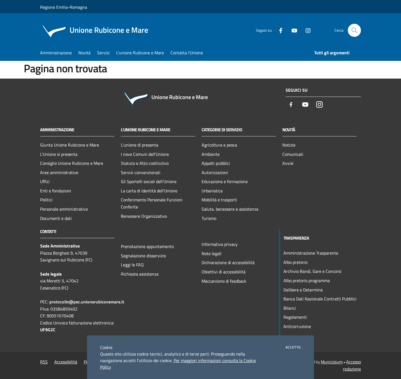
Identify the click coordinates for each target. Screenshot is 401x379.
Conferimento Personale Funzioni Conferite (151, 203)
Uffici (45, 181)
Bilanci (289, 308)
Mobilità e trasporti (219, 199)
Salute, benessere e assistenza (230, 209)
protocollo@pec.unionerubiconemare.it (86, 302)
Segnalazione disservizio (143, 255)
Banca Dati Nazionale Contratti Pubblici (320, 299)
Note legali (212, 253)
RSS (44, 362)
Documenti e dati (56, 218)
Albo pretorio (295, 262)
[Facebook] (278, 30)
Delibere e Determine (303, 290)
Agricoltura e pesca (219, 145)
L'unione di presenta (139, 145)
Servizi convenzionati (140, 172)
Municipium (332, 362)
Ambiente (211, 154)
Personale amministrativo (64, 209)
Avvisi (288, 163)
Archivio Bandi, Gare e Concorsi (312, 271)
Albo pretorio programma (306, 280)
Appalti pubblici (216, 163)
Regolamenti (295, 317)
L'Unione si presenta (58, 154)
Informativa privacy (220, 244)
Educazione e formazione (225, 181)
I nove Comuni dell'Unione (145, 154)
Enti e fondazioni (55, 190)
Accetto (293, 347)
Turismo (209, 218)
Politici (46, 199)
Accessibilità (65, 362)
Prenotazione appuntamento (147, 246)
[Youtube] (292, 30)
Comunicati (292, 154)
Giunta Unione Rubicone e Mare (69, 145)
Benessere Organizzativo (144, 216)
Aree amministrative (59, 172)
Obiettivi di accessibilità (224, 271)
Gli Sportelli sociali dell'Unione (148, 181)
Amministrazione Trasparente (310, 253)
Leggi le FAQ (132, 264)
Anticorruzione (297, 326)
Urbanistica (212, 190)
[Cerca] (354, 30)
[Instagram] (305, 30)
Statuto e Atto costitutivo (145, 163)
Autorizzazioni (215, 172)
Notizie (288, 145)
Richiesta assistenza (139, 274)
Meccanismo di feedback (224, 281)
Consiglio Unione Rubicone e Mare (71, 163)
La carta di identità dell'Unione (149, 190)
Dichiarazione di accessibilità (228, 262)
